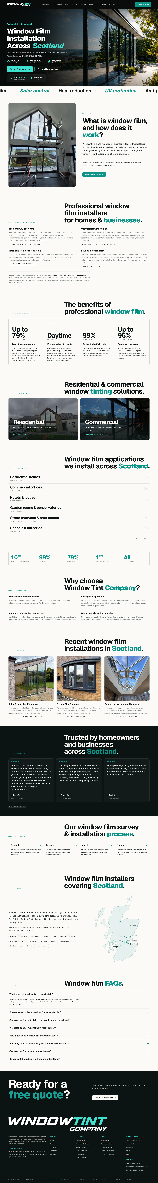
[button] (79, 478)
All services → (143, 539)
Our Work (102, 4)
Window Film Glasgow (59, 927)
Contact (112, 4)
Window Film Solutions (52, 4)
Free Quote (141, 4)
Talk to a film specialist (104, 1097)
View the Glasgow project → (79, 717)
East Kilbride (65, 941)
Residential (68, 4)
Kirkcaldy (44, 941)
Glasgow (24, 936)
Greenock (30, 946)
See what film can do (93, 174)
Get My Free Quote (18, 69)
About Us (92, 4)
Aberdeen (63, 936)
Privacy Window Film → (91, 267)
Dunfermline (35, 936)
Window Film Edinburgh (37, 927)
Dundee (73, 936)
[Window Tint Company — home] (23, 4)
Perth (54, 936)
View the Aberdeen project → (127, 717)
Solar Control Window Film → (22, 264)
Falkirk (23, 941)
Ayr (21, 946)
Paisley (53, 941)
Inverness (13, 941)
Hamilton (13, 946)
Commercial (81, 4)
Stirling (46, 936)
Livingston (33, 941)
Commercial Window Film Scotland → (98, 245)
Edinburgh (13, 936)
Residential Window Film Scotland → (25, 245)
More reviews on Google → (17, 806)
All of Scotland (42, 946)
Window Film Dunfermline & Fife (22, 930)
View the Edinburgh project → (31, 717)
